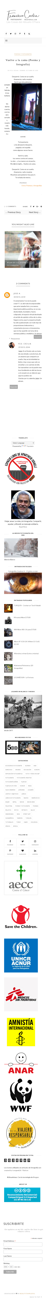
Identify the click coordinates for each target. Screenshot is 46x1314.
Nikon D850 (31, 802)
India (29, 786)
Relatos (8, 810)
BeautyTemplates (27, 1293)
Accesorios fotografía (13, 766)
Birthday (7, 1263)
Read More (23, 527)
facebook (10, 844)
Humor (22, 786)
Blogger (36, 1177)
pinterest (10, 854)
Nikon (22, 802)
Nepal (15, 802)
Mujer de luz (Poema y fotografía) (17, 264)
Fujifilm (23, 782)
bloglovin (22, 854)
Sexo (18, 814)
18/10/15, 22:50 (19, 297)
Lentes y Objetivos (11, 794)
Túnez (18, 822)
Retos (16, 810)
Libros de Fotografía (13, 798)
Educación (27, 770)
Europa (37, 770)
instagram (35, 844)
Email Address (10, 1241)
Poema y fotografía (23, 54)
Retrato (24, 810)
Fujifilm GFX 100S (11, 786)
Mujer (7, 802)
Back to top (35, 1297)
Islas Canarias (10, 790)
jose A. (17, 293)
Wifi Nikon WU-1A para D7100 (25, 629)
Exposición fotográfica (13, 774)
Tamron (19, 818)
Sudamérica (9, 818)
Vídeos (7, 826)
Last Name (8, 1256)
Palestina (8, 806)
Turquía (28, 818)
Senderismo (9, 814)
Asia (35, 766)
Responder (37, 337)
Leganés (30, 790)
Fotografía (9, 778)
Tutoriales (9, 822)
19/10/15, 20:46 (24, 347)
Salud (33, 810)
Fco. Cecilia (24, 344)
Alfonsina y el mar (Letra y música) (26, 653)
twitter (22, 844)
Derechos (8, 770)
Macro (26, 798)
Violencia (34, 822)
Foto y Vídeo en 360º (33, 774)
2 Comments (11, 206)
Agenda (27, 766)
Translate (29, 446)
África (15, 826)
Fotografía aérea (11, 782)
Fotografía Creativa (24, 778)
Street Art (27, 814)
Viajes (26, 822)
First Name (8, 1248)
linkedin (35, 854)
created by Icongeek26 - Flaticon (16, 1170)
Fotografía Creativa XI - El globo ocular (23, 571)
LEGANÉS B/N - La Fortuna (23, 677)
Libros (23, 794)
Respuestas (15, 339)
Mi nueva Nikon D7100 (22, 617)
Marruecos (36, 798)
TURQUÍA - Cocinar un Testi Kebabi (27, 605)
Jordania (21, 790)
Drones (18, 770)
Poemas (35, 806)
